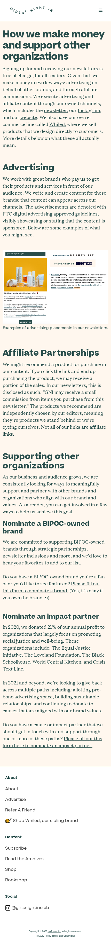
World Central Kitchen (57, 661)
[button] (100, 10)
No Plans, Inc (54, 931)
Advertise (15, 799)
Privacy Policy (43, 936)
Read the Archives (24, 859)
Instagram (89, 110)
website (28, 117)
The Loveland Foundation (52, 654)
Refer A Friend (20, 810)
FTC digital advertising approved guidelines (50, 213)
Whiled (57, 124)
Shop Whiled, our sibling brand (45, 821)
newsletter (55, 110)
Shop (11, 869)
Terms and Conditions (63, 936)
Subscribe (16, 848)
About (11, 789)
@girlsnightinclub (30, 908)
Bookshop (16, 880)
